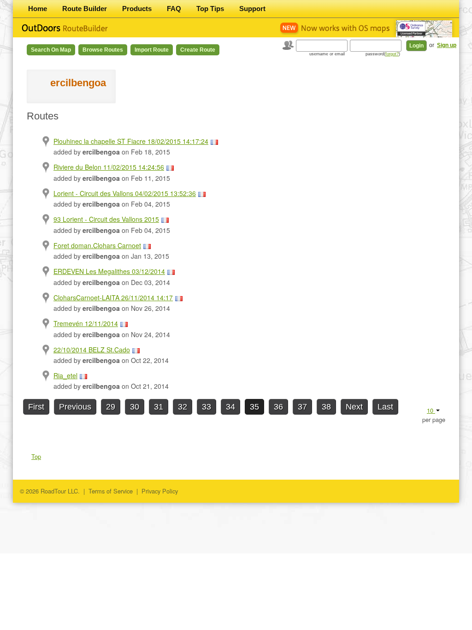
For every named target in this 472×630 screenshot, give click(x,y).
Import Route (152, 50)
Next (354, 406)
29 (110, 406)
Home (37, 8)
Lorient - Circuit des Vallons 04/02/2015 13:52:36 (124, 193)
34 (230, 406)
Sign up (446, 45)
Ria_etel (65, 375)
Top (36, 456)
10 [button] (431, 410)
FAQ (174, 8)
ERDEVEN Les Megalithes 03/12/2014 (109, 271)
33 (206, 406)
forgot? (392, 54)
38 (326, 406)
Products (137, 8)
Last (385, 406)
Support (252, 8)
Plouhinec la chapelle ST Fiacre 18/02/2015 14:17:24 (130, 141)
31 (158, 406)
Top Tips (210, 8)
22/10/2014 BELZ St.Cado (91, 349)
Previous (75, 406)
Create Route (197, 50)
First (36, 406)
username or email (327, 54)
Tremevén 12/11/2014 (85, 323)
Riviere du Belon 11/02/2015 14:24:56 (108, 167)
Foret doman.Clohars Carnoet (97, 245)
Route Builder (84, 8)
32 (182, 406)
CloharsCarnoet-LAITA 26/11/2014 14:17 (113, 297)
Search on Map (51, 50)
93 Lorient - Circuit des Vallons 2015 (106, 219)
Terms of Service (110, 491)
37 (302, 406)
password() (383, 54)
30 (134, 406)
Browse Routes (103, 50)
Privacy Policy (160, 491)
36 (278, 406)
